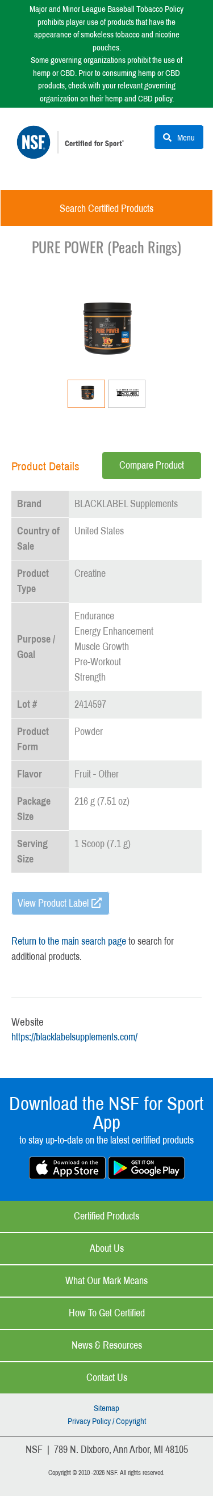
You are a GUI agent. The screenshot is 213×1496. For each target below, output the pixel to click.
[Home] (73, 150)
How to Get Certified (107, 1313)
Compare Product (151, 465)
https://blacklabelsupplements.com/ (74, 1037)
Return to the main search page (68, 941)
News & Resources (107, 1345)
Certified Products (106, 1216)
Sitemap (106, 1408)
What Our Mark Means (106, 1280)
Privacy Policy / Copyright (107, 1421)
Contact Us (106, 1377)
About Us (107, 1248)
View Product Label (53, 903)
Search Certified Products (106, 208)
